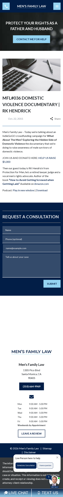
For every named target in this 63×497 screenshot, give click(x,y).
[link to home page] (31, 6)
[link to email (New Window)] (31, 396)
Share (57, 118)
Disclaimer (30, 452)
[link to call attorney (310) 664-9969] (6, 6)
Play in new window (23, 190)
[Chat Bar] (31, 493)
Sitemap (47, 448)
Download (41, 190)
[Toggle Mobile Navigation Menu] (57, 6)
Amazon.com (41, 183)
